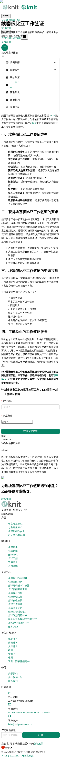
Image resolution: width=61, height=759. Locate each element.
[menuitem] (30, 62)
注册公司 (15, 107)
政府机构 (15, 100)
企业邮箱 (7, 401)
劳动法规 (15, 92)
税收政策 (15, 77)
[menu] (30, 84)
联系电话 (7, 415)
